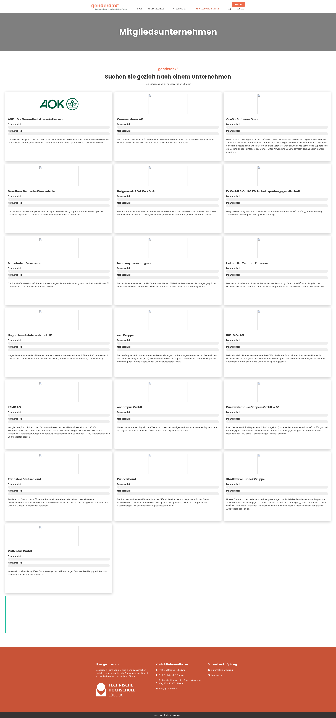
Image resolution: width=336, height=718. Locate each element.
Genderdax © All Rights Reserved (168, 715)
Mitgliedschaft (180, 9)
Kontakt (241, 9)
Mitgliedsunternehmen (207, 9)
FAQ (229, 9)
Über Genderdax (156, 9)
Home (139, 9)
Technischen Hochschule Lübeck (119, 676)
